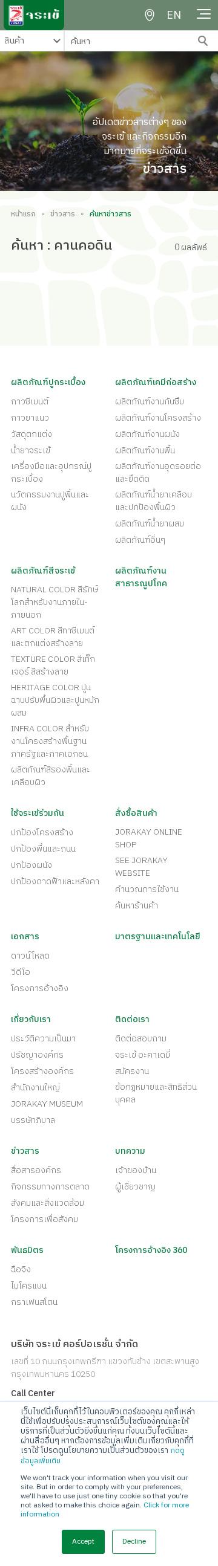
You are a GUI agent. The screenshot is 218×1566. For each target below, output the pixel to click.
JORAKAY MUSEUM (47, 1104)
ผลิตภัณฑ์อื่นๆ (140, 540)
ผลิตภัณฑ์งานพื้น (145, 450)
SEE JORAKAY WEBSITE (141, 866)
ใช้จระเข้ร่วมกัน (37, 813)
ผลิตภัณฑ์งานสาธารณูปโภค (141, 577)
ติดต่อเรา (132, 1019)
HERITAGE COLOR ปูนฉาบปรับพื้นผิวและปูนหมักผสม (55, 700)
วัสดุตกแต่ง (31, 434)
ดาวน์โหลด (30, 956)
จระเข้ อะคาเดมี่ (142, 1055)
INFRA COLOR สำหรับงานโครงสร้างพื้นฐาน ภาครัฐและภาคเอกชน (50, 741)
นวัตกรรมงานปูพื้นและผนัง (50, 501)
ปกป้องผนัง (31, 865)
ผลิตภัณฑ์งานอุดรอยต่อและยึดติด (158, 472)
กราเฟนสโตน (34, 1302)
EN (174, 16)
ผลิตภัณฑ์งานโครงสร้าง (158, 418)
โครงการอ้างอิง (39, 988)
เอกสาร (25, 936)
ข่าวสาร (62, 214)
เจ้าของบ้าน (135, 1170)
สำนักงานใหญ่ (35, 1087)
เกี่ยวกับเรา (31, 1019)
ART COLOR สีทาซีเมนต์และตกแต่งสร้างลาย (52, 637)
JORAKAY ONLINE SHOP (148, 838)
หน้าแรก (23, 214)
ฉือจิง (21, 1269)
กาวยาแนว (30, 418)
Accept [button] (83, 1541)
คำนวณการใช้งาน (147, 889)
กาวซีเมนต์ (29, 401)
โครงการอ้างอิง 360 (151, 1250)
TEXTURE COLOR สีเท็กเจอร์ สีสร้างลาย (53, 665)
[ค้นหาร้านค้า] (149, 15)
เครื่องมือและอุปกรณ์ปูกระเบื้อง (51, 472)
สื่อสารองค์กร (36, 1170)
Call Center (33, 1393)
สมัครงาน (132, 1071)
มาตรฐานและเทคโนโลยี (157, 936)
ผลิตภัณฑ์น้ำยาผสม (149, 523)
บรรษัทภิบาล (33, 1120)
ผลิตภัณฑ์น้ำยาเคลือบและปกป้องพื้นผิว (153, 501)
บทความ (130, 1151)
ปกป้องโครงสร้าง (42, 832)
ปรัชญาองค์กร (37, 1055)
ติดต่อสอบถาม (141, 1038)
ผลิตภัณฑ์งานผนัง (147, 434)
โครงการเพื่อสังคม (44, 1219)
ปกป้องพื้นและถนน (43, 849)
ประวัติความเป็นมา (43, 1038)
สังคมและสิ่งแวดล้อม (47, 1203)
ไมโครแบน (29, 1286)
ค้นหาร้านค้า (136, 905)
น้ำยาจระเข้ (30, 450)
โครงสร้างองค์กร (42, 1071)
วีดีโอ (20, 972)
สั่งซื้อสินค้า (136, 813)
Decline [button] (134, 1541)
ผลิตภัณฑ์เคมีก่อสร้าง (155, 382)
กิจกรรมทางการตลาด (50, 1186)
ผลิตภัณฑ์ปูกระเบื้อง (48, 382)
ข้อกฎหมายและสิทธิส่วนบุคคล (156, 1093)
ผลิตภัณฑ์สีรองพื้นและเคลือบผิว (50, 776)
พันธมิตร (27, 1250)
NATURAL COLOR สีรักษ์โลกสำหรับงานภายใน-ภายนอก (54, 602)
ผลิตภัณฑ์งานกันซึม (149, 401)
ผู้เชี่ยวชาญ (135, 1186)
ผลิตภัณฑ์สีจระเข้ (43, 571)
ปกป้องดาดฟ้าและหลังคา (55, 881)
